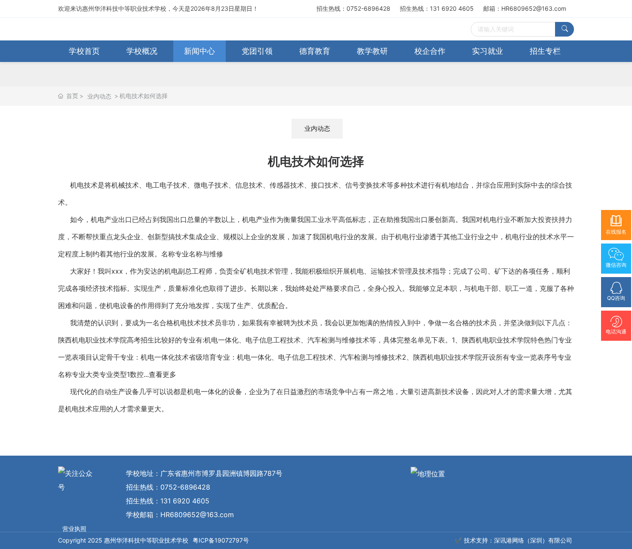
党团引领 (257, 51)
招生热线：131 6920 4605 (440, 8)
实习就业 (487, 51)
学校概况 (141, 51)
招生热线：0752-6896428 (356, 8)
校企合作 (429, 51)
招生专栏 (545, 51)
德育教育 (314, 51)
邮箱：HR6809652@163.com (524, 8)
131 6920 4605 (184, 501)
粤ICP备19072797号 (221, 540)
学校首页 (84, 51)
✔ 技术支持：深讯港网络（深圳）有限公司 (513, 540)
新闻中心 (199, 51)
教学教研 (372, 51)
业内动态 (99, 96)
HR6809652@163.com (197, 514)
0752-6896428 (185, 487)
